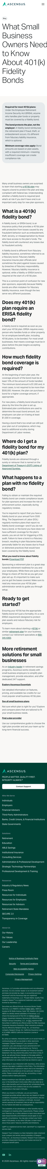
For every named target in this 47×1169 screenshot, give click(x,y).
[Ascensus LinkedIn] (9, 1154)
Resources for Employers (14, 899)
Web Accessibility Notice (23, 969)
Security (12, 963)
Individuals (7, 800)
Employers (7, 805)
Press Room (8, 890)
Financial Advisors (11, 810)
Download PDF (17, 559)
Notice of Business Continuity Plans (23, 958)
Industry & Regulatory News (15, 885)
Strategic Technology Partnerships (19, 866)
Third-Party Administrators (15, 814)
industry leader (15, 666)
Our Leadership (9, 942)
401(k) (35, 628)
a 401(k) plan (29, 186)
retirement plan (16, 631)
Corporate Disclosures (14, 974)
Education (7, 843)
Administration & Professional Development (23, 862)
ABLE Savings (8, 847)
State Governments (11, 824)
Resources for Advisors (13, 904)
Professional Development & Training (20, 871)
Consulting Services (11, 857)
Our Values (7, 937)
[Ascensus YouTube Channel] (3, 1154)
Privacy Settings (35, 974)
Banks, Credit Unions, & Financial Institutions (23, 819)
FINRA (28, 1009)
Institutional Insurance (13, 852)
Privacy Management (23, 979)
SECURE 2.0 (8, 913)
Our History (7, 932)
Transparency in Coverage (14, 918)
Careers (6, 946)
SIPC (33, 1009)
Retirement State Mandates (15, 909)
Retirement (7, 838)
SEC (30, 1021)
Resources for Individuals (14, 895)
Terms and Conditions (29, 963)
